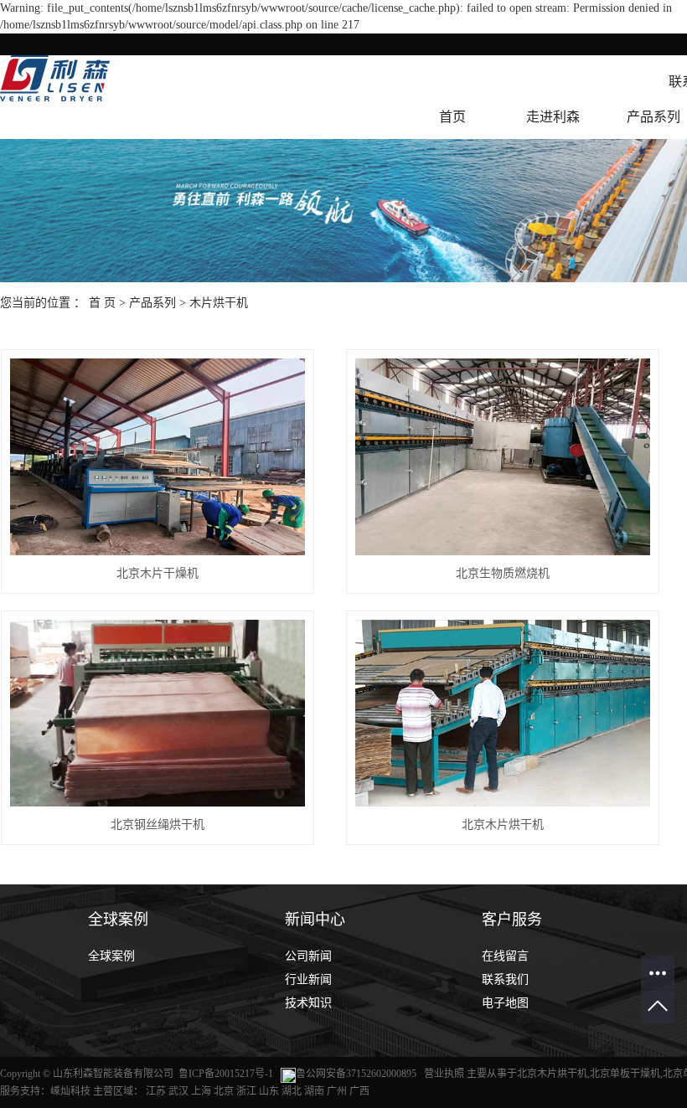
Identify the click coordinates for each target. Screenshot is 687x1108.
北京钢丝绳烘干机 (157, 824)
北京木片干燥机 (157, 573)
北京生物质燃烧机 (503, 573)
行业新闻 (308, 979)
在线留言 (505, 956)
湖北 (292, 1091)
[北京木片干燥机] (158, 456)
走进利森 (553, 117)
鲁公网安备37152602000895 (356, 1074)
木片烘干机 (218, 302)
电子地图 (505, 1003)
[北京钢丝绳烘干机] (158, 713)
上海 (201, 1091)
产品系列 (152, 302)
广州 (337, 1091)
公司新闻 (308, 956)
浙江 (246, 1091)
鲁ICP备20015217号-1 (225, 1074)
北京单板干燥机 (625, 1074)
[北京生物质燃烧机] (503, 456)
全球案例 (111, 956)
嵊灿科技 (70, 1091)
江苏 (156, 1091)
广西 (359, 1091)
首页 (452, 117)
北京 (224, 1091)
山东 (269, 1091)
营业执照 (445, 1074)
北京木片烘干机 (503, 824)
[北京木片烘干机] (503, 713)
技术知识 (308, 1003)
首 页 (102, 302)
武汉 (178, 1091)
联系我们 (505, 979)
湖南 (314, 1091)
